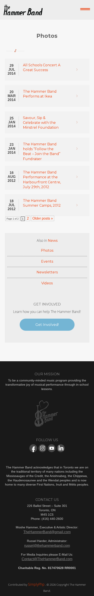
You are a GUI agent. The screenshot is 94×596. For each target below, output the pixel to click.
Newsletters (47, 272)
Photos (47, 250)
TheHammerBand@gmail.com (47, 532)
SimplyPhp (36, 584)
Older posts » (42, 218)
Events (47, 261)
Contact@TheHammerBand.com (47, 559)
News (52, 240)
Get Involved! (47, 325)
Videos (47, 283)
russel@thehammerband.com (47, 545)
